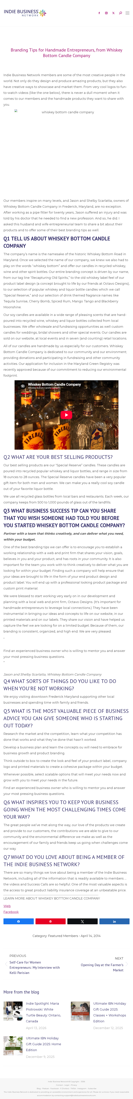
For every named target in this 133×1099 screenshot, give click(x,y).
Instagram (81, 1088)
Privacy (74, 1085)
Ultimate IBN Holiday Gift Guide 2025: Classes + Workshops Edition (109, 1012)
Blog (39, 1088)
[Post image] (13, 1011)
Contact (59, 1085)
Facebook (11, 912)
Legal (66, 1085)
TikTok (73, 1088)
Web (7, 906)
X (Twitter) (65, 1088)
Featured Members (63, 936)
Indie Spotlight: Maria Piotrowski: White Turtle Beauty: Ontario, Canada (43, 1012)
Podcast (45, 1088)
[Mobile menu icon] (127, 13)
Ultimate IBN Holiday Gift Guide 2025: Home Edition (43, 1044)
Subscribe (92, 1088)
